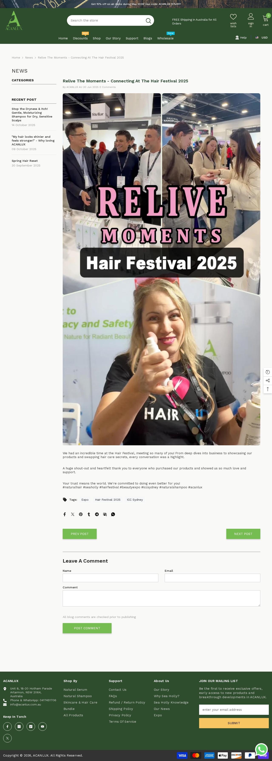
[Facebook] (65, 514)
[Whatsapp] (113, 514)
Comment (70, 587)
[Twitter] (73, 514)
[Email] (105, 514)
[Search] (110, 20)
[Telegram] (97, 514)
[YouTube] (42, 726)
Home (16, 57)
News (29, 57)
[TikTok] (31, 726)
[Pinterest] (81, 514)
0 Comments (107, 87)
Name (67, 570)
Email (169, 570)
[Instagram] (19, 726)
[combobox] (105, 20)
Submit (234, 723)
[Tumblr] (89, 514)
